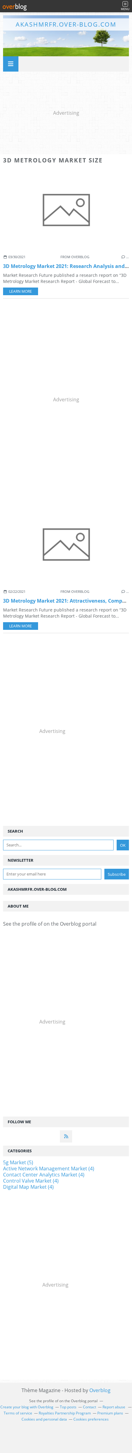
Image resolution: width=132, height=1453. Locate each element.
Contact (89, 1407)
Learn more (20, 291)
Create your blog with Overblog (26, 1407)
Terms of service (18, 1413)
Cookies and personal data (44, 1419)
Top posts (68, 1407)
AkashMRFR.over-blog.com (66, 24)
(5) (18, 1162)
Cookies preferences (91, 1419)
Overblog (100, 1390)
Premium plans (110, 1413)
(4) (48, 1168)
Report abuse (114, 1407)
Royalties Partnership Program (65, 1413)
